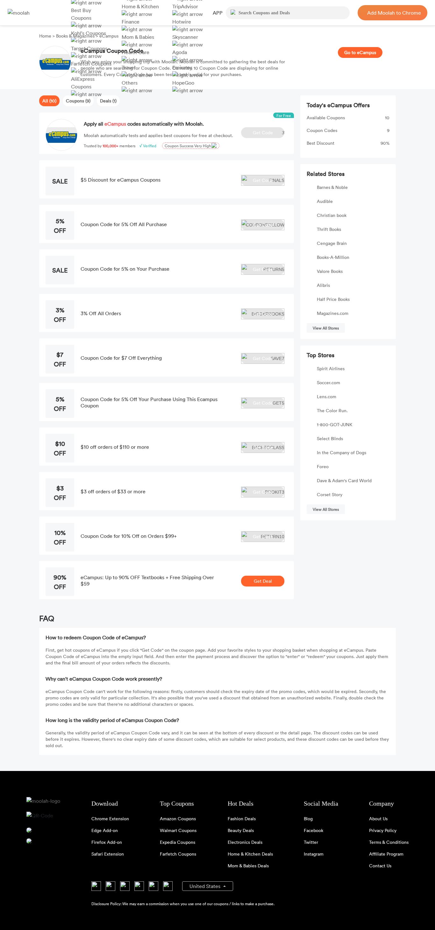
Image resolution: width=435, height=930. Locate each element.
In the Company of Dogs (341, 452)
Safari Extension (107, 854)
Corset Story (329, 494)
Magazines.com (332, 313)
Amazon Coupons (178, 818)
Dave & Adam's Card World (344, 480)
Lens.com (326, 396)
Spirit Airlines (331, 368)
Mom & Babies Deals (248, 866)
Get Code (268, 132)
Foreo (323, 466)
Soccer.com (328, 382)
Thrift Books (329, 229)
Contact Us (380, 866)
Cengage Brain (332, 243)
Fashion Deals (242, 818)
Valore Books (330, 271)
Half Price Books (333, 299)
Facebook (313, 830)
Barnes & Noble (332, 187)
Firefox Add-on (106, 842)
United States (205, 886)
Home (46, 36)
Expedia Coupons (177, 842)
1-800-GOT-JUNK (334, 424)
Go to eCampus (360, 52)
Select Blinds (330, 438)
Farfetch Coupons (178, 854)
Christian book (331, 215)
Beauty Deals (241, 830)
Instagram (314, 854)
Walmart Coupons (178, 830)
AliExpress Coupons (83, 83)
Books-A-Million (333, 257)
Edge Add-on (104, 830)
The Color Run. (332, 410)
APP (218, 13)
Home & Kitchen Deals (250, 854)
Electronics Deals (245, 842)
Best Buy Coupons (81, 14)
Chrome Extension (110, 818)
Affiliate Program (386, 854)
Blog (308, 818)
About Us (378, 818)
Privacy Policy (382, 830)
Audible (325, 201)
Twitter (311, 842)
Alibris (323, 285)
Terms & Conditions (389, 842)
